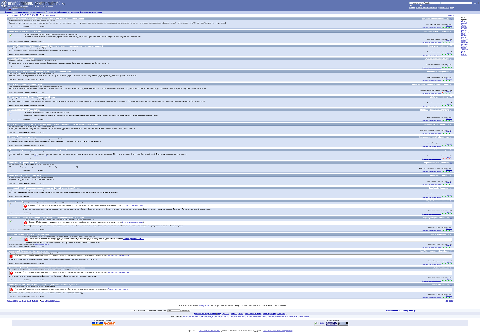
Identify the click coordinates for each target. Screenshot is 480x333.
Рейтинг (412, 8)
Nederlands (465, 42)
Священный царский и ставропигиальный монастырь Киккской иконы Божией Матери (44, 188)
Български (465, 32)
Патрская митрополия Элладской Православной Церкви (32, 97)
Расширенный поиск (429, 8)
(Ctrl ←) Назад (12, 15)
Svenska (464, 46)
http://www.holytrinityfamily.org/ (436, 163)
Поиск (418, 8)
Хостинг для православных (132, 205)
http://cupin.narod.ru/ (441, 268)
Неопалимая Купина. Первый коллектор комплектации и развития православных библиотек (47, 268)
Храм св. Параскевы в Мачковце (22, 137)
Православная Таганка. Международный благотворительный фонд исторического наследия (46, 218)
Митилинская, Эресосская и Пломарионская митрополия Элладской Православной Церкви (46, 150)
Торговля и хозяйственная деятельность (62, 12)
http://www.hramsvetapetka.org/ (437, 59)
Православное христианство (16, 12)
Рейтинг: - (449, 26)
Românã (464, 23)
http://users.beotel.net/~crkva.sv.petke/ (434, 137)
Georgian (464, 39)
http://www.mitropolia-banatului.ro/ (435, 19)
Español (464, 35)
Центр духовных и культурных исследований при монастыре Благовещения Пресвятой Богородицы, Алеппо (53, 124)
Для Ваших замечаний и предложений (278, 331)
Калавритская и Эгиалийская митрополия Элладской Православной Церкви (40, 71)
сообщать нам (204, 306)
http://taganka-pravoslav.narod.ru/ (436, 218)
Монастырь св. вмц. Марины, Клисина (25, 31)
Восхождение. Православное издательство (26, 201)
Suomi (463, 48)
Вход (452, 8)
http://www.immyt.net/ (40, 155)
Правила (225, 314)
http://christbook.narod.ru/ (41, 244)
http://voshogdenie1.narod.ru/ (437, 201)
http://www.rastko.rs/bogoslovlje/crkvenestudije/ (430, 84)
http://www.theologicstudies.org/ (436, 124)
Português (464, 44)
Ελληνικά (464, 27)
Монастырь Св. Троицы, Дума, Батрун (24, 163)
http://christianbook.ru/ (440, 234)
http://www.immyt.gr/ (441, 150)
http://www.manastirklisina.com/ (436, 31)
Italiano (463, 37)
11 (37, 15)
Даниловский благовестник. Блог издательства (28, 251)
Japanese (464, 49)
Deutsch (464, 30)
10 (34, 15)
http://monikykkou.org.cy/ (439, 188)
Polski (463, 34)
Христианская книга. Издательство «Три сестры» (29, 234)
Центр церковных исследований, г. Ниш (25, 84)
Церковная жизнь (37, 12)
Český (463, 41)
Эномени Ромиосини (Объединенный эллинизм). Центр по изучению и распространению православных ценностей (56, 46)
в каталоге (415, 6)
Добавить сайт (443, 8)
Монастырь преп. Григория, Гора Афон (25, 175)
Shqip (463, 51)
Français (464, 28)
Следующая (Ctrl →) (52, 15)
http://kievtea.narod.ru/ (440, 285)
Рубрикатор (450, 15)
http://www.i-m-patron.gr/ (439, 97)
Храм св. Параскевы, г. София (21, 59)
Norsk (463, 53)
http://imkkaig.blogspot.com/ (438, 71)
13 (42, 15)
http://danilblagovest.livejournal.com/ (434, 251)
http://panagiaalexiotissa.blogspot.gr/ (434, 110)
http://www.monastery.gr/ (439, 175)
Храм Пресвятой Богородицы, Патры (24, 110)
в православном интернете (430, 6)
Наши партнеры (269, 314)
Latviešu (464, 55)
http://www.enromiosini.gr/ (438, 46)
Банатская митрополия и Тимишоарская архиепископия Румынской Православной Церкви (46, 19)
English (463, 21)
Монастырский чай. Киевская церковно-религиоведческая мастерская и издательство (44, 285)
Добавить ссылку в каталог (205, 314)
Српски (463, 25)
